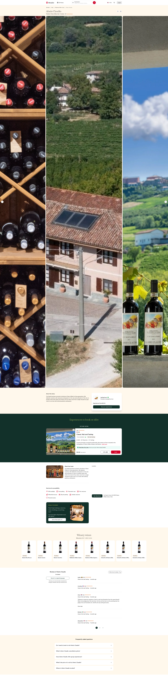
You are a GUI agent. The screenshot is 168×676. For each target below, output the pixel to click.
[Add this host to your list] (121, 11)
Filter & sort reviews (114, 572)
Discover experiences (106, 407)
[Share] (118, 11)
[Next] (165, 202)
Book (116, 452)
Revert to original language (58, 578)
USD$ (110, 2)
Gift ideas (61, 2)
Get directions (97, 496)
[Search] (94, 2)
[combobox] (83, 2)
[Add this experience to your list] (74, 430)
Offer (104, 452)
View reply (80, 606)
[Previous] (2, 202)
